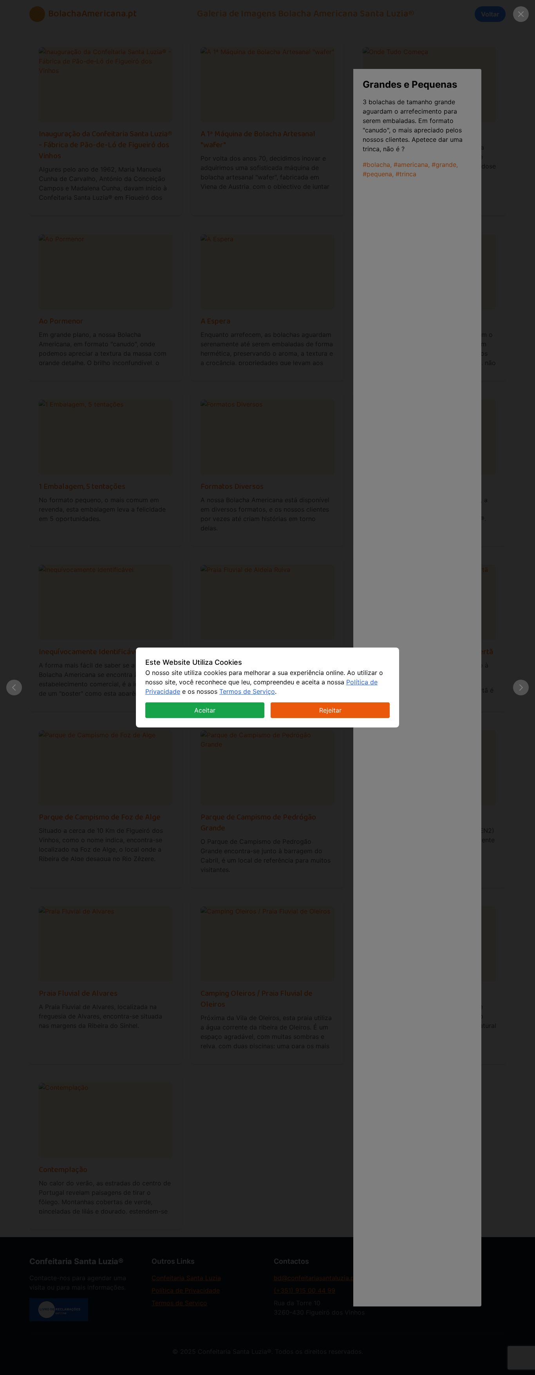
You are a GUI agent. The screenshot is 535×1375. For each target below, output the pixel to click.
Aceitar (204, 710)
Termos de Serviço (247, 691)
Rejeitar (330, 710)
